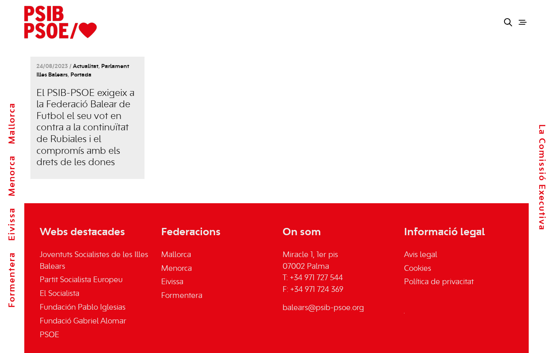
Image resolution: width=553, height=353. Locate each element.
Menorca (12, 175)
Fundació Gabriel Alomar (83, 321)
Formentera (12, 280)
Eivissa (12, 224)
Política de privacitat (439, 282)
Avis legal (420, 255)
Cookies (417, 268)
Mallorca (12, 123)
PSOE (49, 335)
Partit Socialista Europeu (81, 280)
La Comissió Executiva (542, 177)
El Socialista (59, 294)
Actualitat (85, 66)
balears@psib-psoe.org (323, 308)
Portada (80, 75)
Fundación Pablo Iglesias (82, 307)
